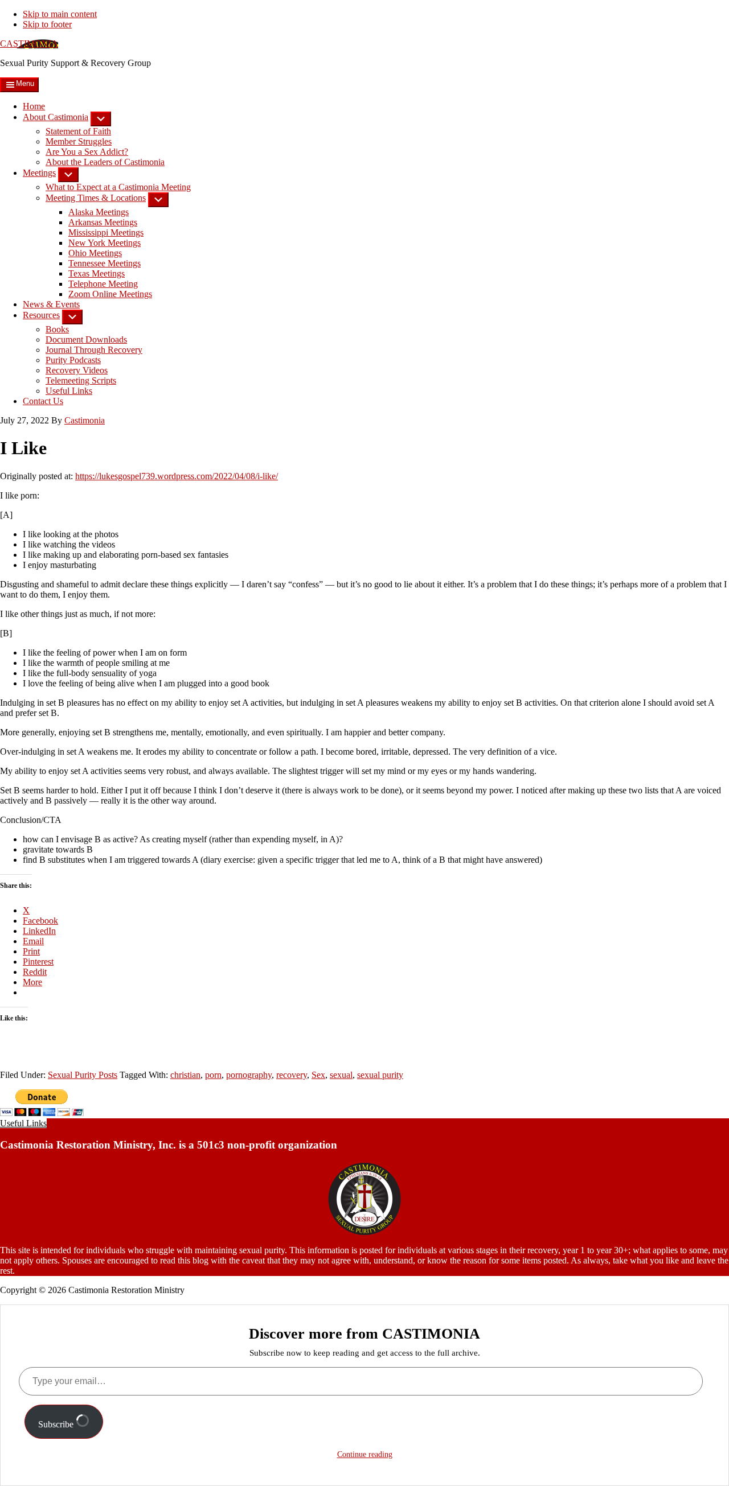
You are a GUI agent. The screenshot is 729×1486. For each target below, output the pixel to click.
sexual (341, 1075)
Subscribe (57, 1424)
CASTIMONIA (29, 43)
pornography (249, 1075)
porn (213, 1075)
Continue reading (364, 1454)
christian (185, 1075)
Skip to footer (47, 24)
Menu (25, 83)
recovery (291, 1075)
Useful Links (23, 1123)
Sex (318, 1075)
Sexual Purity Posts (82, 1075)
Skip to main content (60, 14)
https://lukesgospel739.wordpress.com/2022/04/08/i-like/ (176, 476)
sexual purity (380, 1075)
